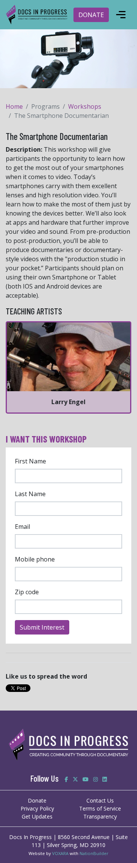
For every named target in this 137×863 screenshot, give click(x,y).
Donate (37, 800)
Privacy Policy (37, 808)
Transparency (100, 816)
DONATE (91, 15)
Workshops (84, 106)
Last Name (30, 494)
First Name (30, 461)
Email (22, 526)
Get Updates (37, 816)
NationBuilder (94, 853)
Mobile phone (35, 559)
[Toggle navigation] (120, 15)
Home (14, 106)
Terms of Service (100, 808)
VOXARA (60, 853)
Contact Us (100, 800)
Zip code (27, 592)
